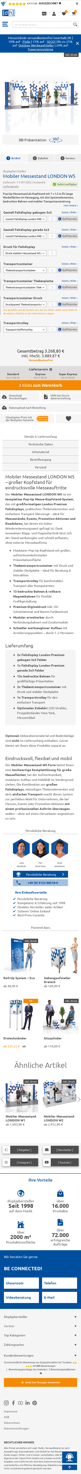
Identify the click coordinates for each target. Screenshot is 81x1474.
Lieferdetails (11, 186)
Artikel (13, 158)
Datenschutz (12, 1422)
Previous (3, 1099)
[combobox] (45, 24)
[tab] (40, 216)
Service (68, 158)
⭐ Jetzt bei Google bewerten (40, 1382)
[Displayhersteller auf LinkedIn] (27, 1403)
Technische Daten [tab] (40, 444)
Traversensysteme (40, 49)
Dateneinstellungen (16, 1428)
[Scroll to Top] (69, 1467)
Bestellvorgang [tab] (40, 459)
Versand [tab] (40, 467)
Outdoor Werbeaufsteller (36, 45)
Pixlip (26, 41)
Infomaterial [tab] (40, 452)
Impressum (10, 1411)
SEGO (51, 41)
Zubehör (41, 158)
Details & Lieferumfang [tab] (40, 436)
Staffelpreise (69, 218)
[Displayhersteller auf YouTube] (20, 1403)
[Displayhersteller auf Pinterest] (34, 1403)
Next (78, 1099)
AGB (6, 1417)
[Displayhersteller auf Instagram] (6, 1403)
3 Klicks (40, 385)
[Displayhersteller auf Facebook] (13, 1403)
